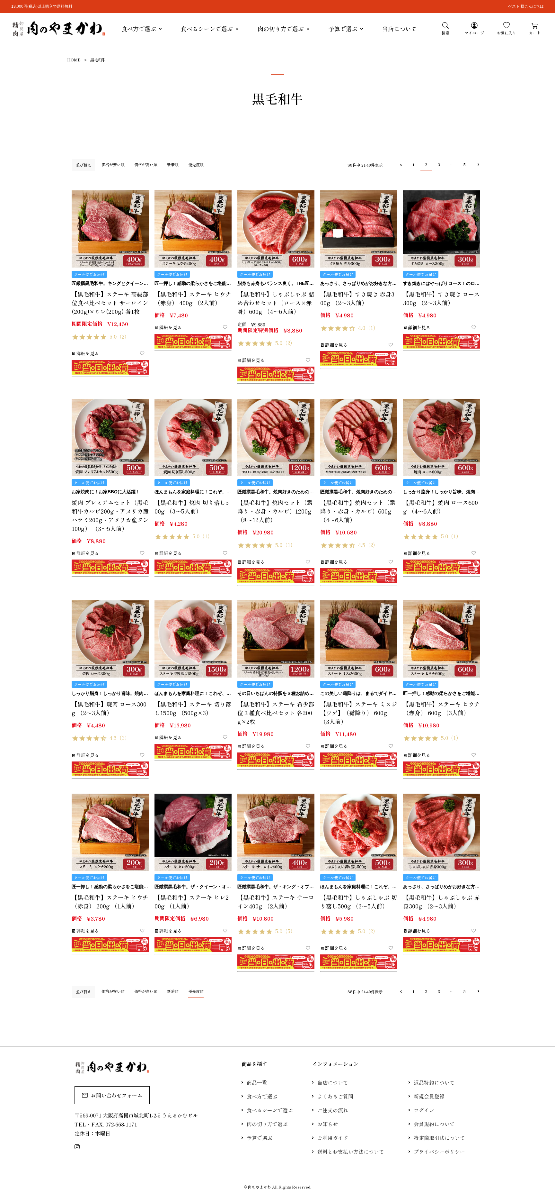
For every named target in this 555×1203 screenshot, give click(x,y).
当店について (399, 28)
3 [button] (439, 164)
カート (535, 32)
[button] (400, 164)
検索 (445, 32)
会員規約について (434, 1124)
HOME (74, 59)
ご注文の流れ (332, 1110)
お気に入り (506, 32)
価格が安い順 (113, 164)
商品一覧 (257, 1082)
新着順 (173, 164)
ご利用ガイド (332, 1138)
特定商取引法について (439, 1138)
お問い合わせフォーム (116, 1095)
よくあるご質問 (335, 1096)
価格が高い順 (145, 164)
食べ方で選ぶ (138, 28)
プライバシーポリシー (439, 1151)
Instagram (77, 1146)
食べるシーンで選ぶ (207, 28)
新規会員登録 (429, 1096)
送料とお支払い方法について (350, 1151)
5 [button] (464, 164)
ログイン (424, 1110)
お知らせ (327, 1124)
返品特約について (434, 1082)
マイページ (474, 32)
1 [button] (413, 164)
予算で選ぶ (343, 28)
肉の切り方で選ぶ (281, 28)
